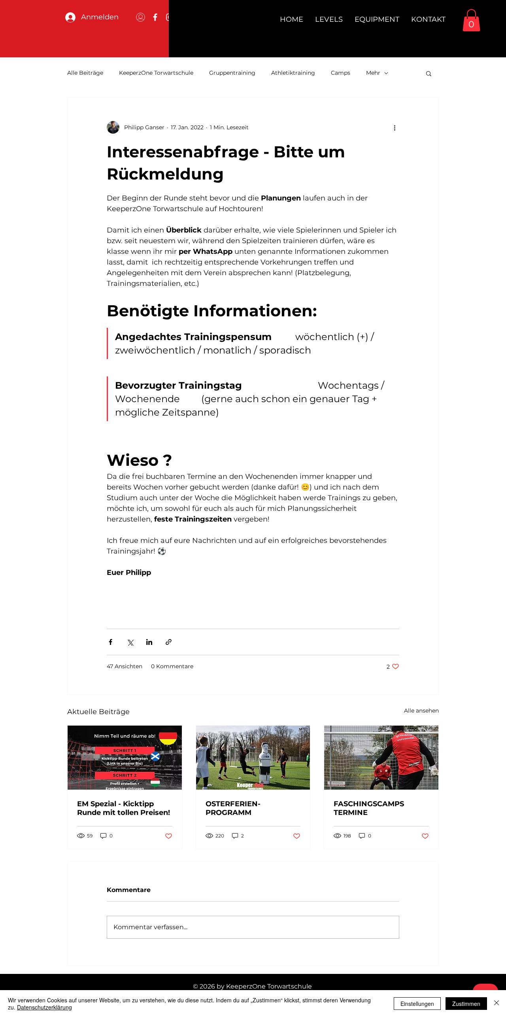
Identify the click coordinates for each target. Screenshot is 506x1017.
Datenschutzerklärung (44, 1007)
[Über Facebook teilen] (110, 642)
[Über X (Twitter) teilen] (130, 642)
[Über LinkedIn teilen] (149, 642)
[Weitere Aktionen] (394, 127)
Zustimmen (466, 1004)
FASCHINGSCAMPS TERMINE (369, 808)
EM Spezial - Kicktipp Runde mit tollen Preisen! (123, 808)
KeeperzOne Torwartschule (156, 72)
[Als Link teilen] (168, 642)
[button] (471, 20)
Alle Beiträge (85, 72)
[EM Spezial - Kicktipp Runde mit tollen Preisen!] (125, 758)
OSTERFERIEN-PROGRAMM (233, 808)
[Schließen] (496, 1003)
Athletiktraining (293, 72)
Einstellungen (417, 1004)
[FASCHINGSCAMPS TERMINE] (381, 758)
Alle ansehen (421, 710)
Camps (340, 72)
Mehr (373, 72)
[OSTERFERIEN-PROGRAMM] (253, 758)
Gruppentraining (232, 72)
